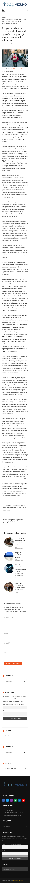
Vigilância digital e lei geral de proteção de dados (13, 521)
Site (5, 653)
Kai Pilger (14, 69)
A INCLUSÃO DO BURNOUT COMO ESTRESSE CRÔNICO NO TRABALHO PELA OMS (14, 508)
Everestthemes (18, 880)
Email (4, 711)
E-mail (7, 643)
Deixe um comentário (22, 46)
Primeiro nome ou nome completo (13, 704)
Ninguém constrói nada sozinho (19, 555)
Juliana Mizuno (19, 548)
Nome (7, 633)
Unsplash (21, 69)
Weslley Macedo (9, 46)
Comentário (9, 617)
